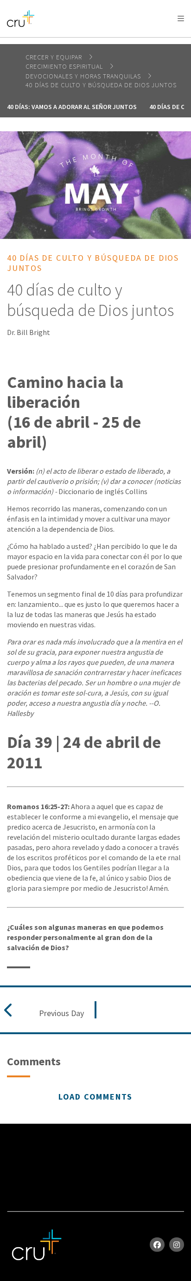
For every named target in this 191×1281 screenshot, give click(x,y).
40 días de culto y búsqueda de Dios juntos (101, 85)
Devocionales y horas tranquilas (84, 76)
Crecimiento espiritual (65, 66)
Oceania (81, 42)
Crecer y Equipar (54, 57)
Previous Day (61, 1013)
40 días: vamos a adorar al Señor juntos (72, 107)
